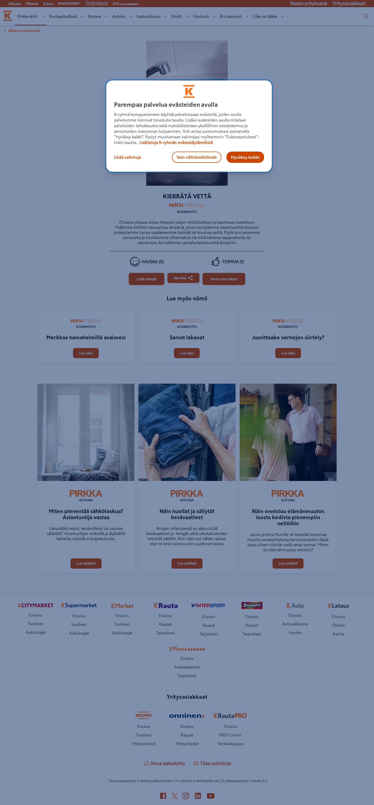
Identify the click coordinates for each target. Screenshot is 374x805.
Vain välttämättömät (197, 157)
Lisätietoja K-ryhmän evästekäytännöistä (175, 142)
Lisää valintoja (127, 157)
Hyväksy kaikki (245, 157)
